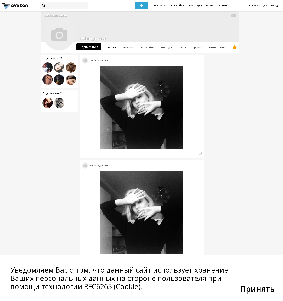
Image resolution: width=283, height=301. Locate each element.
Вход (274, 5)
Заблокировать (55, 15)
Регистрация (258, 5)
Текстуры (195, 5)
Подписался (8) (52, 58)
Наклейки (177, 5)
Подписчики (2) (52, 93)
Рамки (222, 5)
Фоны (210, 5)
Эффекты (160, 5)
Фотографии (217, 47)
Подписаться (89, 47)
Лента (111, 47)
